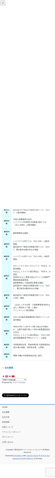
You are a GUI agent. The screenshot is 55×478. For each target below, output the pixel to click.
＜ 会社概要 (7, 368)
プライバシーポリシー (11, 432)
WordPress (18, 456)
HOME (5, 407)
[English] (6, 376)
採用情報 (5, 422)
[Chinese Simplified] (13, 376)
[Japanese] (3, 376)
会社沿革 (5, 417)
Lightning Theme (32, 456)
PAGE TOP (51, 461)
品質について (7, 427)
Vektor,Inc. (30, 458)
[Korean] (9, 376)
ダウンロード (7, 437)
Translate (21, 382)
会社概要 (5, 412)
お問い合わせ (7, 442)
